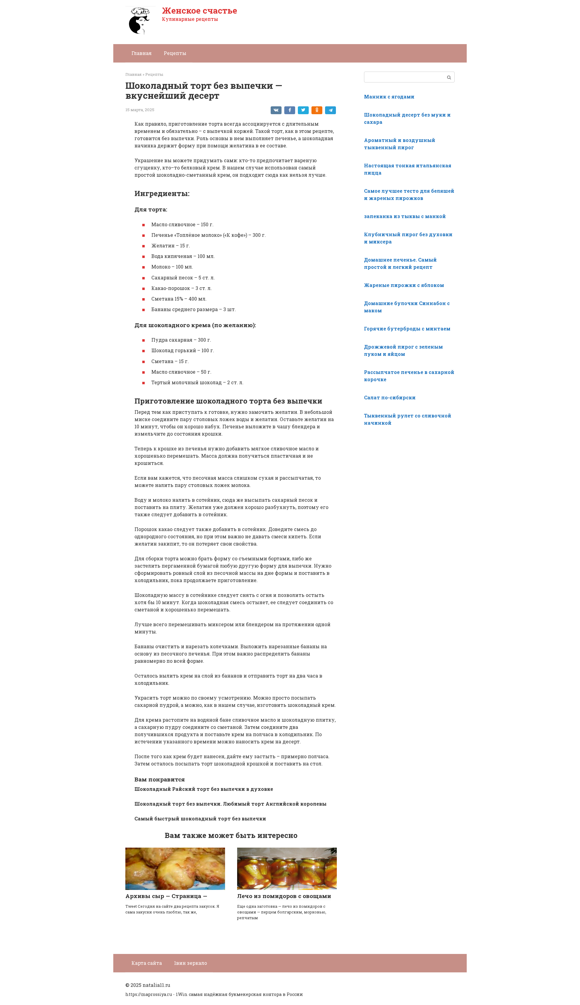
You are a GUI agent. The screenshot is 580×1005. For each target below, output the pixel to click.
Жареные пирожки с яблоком (404, 285)
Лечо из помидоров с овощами (284, 896)
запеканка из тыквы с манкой (405, 216)
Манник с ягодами (389, 96)
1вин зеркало (190, 963)
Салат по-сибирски (390, 397)
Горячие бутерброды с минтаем (407, 328)
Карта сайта (146, 963)
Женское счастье (199, 10)
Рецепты (175, 53)
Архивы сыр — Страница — (166, 896)
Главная (141, 53)
